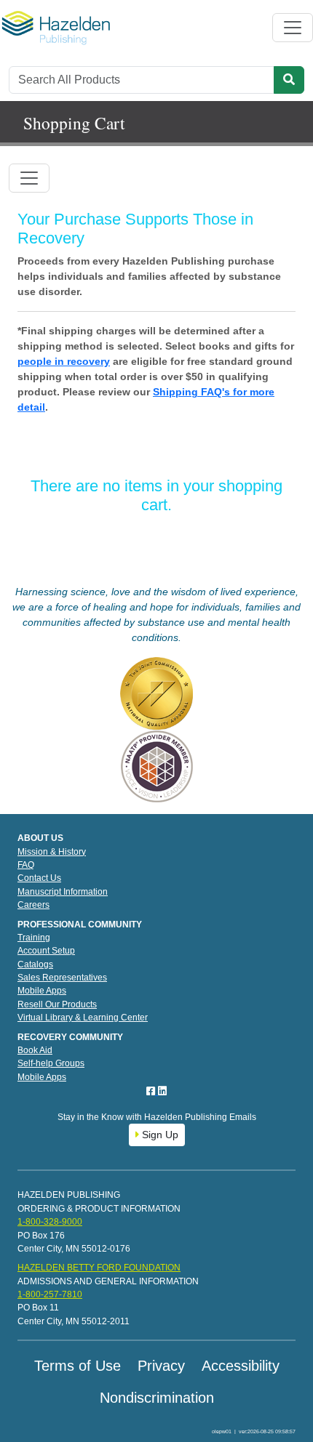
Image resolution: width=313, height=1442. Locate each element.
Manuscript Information (62, 892)
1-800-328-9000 (49, 1222)
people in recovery (63, 361)
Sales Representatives (62, 977)
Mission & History (51, 852)
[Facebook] (152, 1091)
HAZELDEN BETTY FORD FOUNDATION (99, 1267)
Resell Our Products (57, 1004)
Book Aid (34, 1050)
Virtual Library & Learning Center (82, 1017)
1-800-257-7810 (49, 1294)
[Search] (289, 80)
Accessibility (241, 1366)
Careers (33, 905)
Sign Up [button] (158, 1134)
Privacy (161, 1366)
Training (33, 938)
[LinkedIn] (162, 1091)
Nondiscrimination (157, 1398)
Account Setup (46, 951)
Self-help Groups (50, 1063)
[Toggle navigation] (292, 27)
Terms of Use (77, 1366)
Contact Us (39, 878)
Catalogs (35, 964)
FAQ (25, 865)
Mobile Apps (41, 991)
